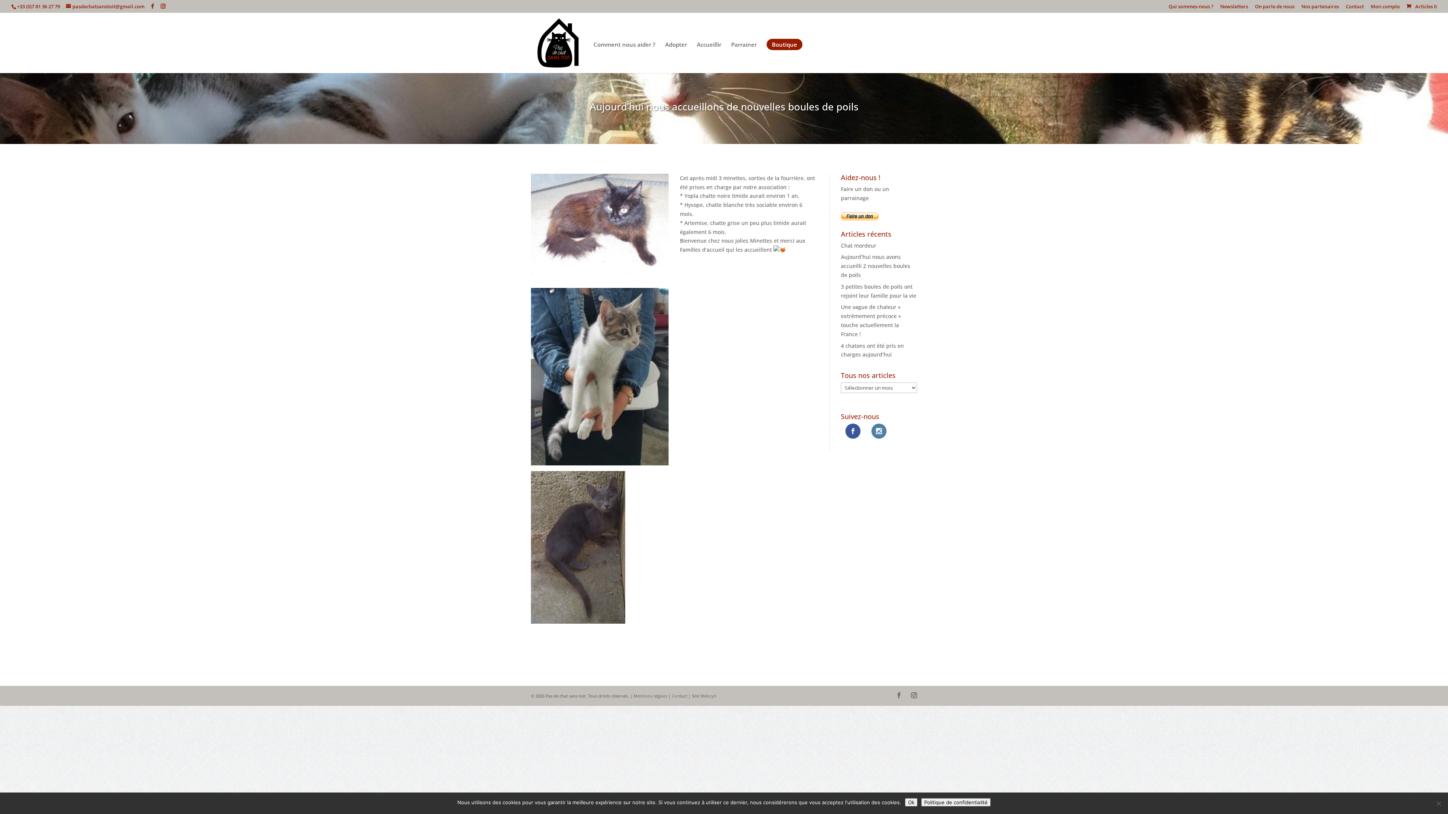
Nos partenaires (1320, 7)
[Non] (1438, 803)
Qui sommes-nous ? (1191, 7)
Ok (911, 802)
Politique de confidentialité (956, 802)
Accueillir (709, 45)
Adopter (676, 45)
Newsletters (1234, 7)
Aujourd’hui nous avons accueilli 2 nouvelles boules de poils (875, 265)
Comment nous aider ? (624, 45)
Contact (1355, 7)
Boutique (784, 44)
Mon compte (1385, 7)
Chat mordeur (858, 245)
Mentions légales (650, 696)
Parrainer (744, 45)
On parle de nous (1275, 7)
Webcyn (708, 696)
